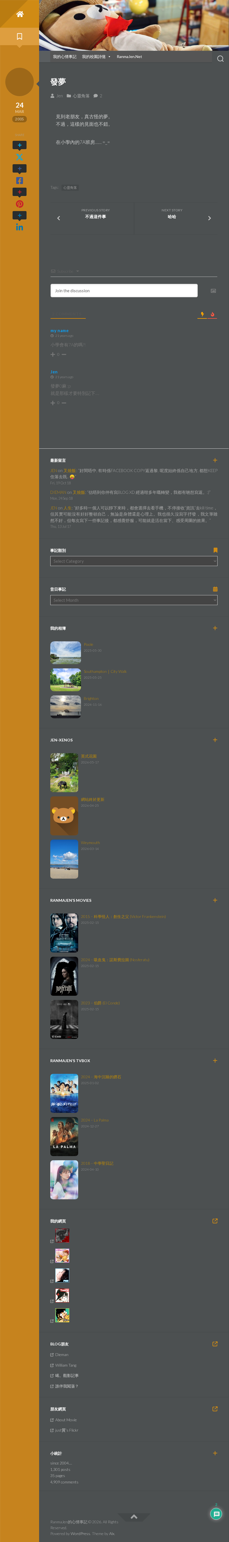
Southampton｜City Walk (105, 671)
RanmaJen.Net (129, 56)
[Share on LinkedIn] (20, 221)
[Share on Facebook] (20, 174)
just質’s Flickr (66, 1430)
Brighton (91, 698)
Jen (59, 95)
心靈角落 (81, 95)
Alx (111, 1533)
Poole (88, 644)
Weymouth (90, 842)
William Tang (65, 1365)
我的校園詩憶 (94, 56)
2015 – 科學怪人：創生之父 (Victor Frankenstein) (123, 916)
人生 (67, 507)
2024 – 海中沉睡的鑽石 (101, 1076)
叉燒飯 (69, 470)
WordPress (80, 1533)
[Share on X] (20, 151)
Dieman (61, 1354)
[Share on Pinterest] (20, 198)
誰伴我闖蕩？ (67, 1386)
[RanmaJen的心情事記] (19, 14)
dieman (58, 492)
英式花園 (89, 756)
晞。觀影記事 (67, 1375)
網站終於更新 (92, 799)
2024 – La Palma (95, 1120)
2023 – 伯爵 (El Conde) (100, 1002)
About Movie (66, 1419)
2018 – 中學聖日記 (97, 1163)
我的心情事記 (65, 56)
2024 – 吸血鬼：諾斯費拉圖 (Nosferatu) (115, 959)
